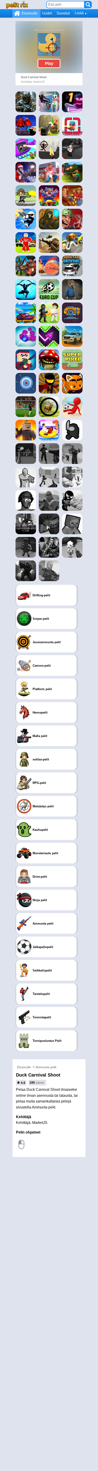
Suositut (63, 13)
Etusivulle (30, 13)
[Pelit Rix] (17, 4)
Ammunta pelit (46, 1067)
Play (49, 63)
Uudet (47, 13)
